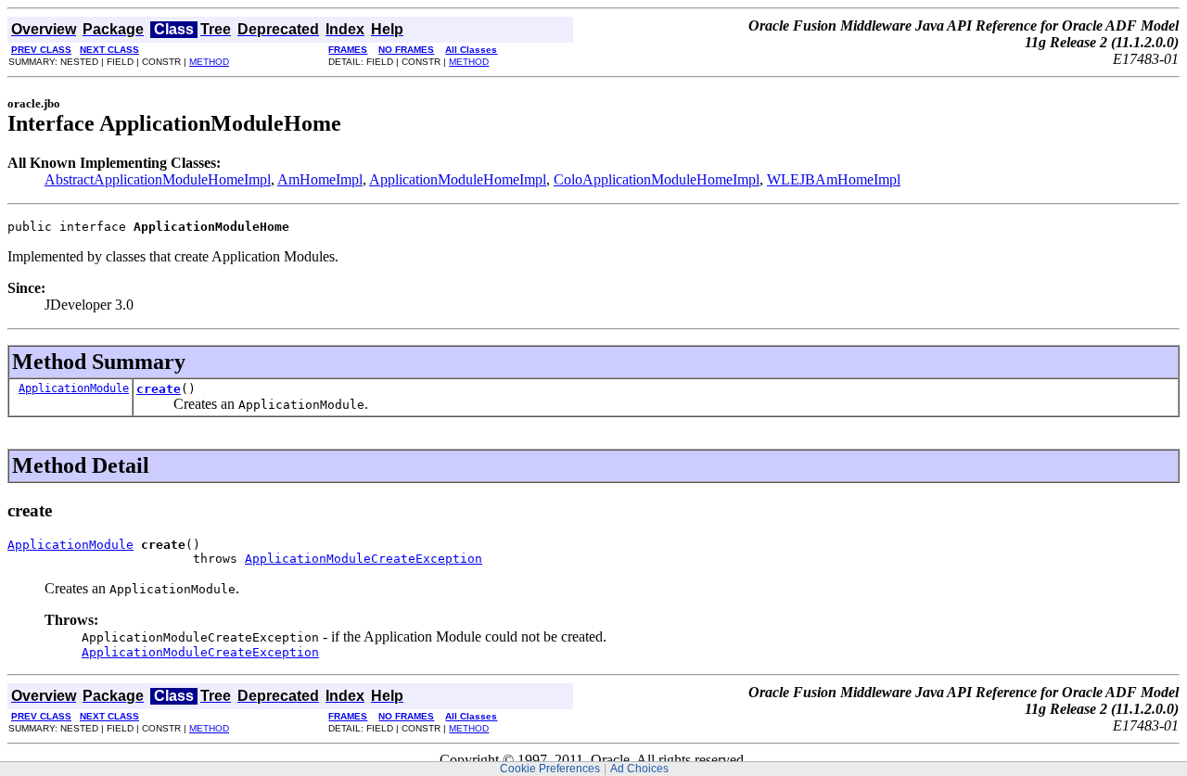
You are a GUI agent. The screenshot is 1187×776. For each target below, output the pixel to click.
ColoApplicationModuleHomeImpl (656, 179)
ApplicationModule (74, 388)
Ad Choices (639, 768)
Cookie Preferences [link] (550, 768)
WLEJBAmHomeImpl (833, 179)
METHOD (209, 62)
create (158, 389)
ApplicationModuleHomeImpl (457, 179)
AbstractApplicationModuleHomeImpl (158, 179)
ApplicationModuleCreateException (363, 559)
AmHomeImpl (320, 179)
